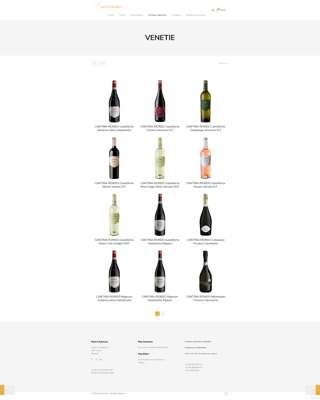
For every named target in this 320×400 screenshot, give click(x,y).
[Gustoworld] (108, 5)
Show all (224, 63)
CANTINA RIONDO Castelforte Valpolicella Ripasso (159, 241)
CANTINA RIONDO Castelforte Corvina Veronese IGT (159, 128)
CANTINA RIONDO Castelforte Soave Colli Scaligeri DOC (114, 241)
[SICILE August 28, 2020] (313, 390)
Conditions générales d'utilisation (198, 341)
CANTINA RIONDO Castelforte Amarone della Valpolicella (114, 128)
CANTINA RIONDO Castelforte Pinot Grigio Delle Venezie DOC (159, 185)
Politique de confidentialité (195, 347)
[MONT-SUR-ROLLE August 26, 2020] (7, 390)
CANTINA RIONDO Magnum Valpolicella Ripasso (160, 298)
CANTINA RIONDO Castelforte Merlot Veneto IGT (114, 185)
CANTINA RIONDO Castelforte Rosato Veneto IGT (205, 185)
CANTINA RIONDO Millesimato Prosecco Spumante (205, 298)
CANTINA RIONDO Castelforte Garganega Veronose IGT (205, 128)
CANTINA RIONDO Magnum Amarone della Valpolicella (114, 298)
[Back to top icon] (226, 393)
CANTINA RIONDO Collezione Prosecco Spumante (205, 241)
